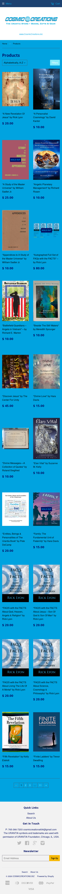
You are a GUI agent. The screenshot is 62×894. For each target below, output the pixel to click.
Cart (57, 3)
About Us (31, 817)
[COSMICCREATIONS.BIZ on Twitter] (19, 843)
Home (4, 43)
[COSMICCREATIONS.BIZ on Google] (35, 843)
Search (31, 813)
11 (40, 785)
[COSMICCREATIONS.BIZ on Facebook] (27, 843)
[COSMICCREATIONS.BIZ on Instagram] (43, 843)
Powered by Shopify (45, 876)
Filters (55, 62)
